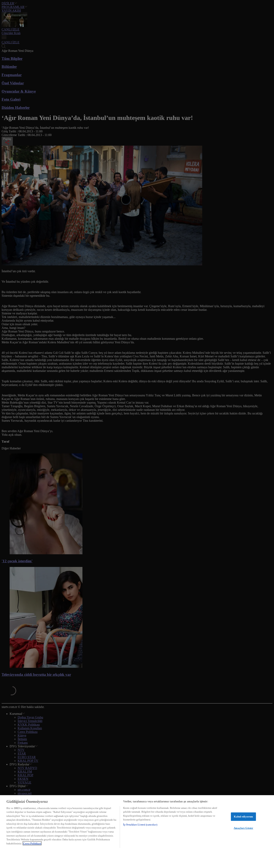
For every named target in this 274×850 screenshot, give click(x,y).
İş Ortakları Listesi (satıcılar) (140, 824)
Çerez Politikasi (32, 843)
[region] (137, 822)
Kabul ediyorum (243, 816)
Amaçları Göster (243, 828)
